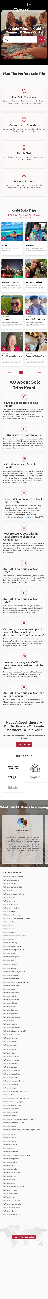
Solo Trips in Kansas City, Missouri (13, 972)
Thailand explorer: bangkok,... (14, 282)
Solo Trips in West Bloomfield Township (15, 1098)
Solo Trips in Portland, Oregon (12, 946)
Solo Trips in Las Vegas (9, 1067)
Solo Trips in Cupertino (9, 996)
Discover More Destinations (24, 1237)
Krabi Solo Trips (24, 210)
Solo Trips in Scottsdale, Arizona (13, 1123)
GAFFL (10, 215)
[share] (21, 228)
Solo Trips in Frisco (8, 1183)
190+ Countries (18, 44)
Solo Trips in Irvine (8, 1020)
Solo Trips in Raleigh (9, 1088)
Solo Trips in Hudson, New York (12, 877)
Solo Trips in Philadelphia (10, 979)
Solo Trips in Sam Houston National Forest (16, 918)
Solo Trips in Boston (9, 929)
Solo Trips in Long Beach (10, 1159)
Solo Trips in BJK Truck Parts (11, 1173)
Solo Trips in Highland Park (11, 1027)
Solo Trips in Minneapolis (10, 1056)
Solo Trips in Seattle (9, 890)
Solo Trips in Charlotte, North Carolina (15, 982)
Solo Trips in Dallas (8, 922)
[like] (21, 225)
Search (41, 39)
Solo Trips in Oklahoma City (11, 1214)
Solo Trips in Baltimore (9, 1003)
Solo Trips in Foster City (10, 1193)
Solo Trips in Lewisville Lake (11, 1105)
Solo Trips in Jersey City (10, 904)
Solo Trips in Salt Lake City (11, 1070)
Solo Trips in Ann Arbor (10, 1134)
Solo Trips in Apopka (9, 1126)
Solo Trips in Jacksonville (10, 1000)
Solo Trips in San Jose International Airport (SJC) (18, 1119)
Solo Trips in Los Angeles (10, 880)
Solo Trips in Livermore (9, 989)
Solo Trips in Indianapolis (10, 957)
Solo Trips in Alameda (9, 1049)
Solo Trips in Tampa (8, 953)
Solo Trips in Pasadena (9, 1162)
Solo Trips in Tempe (8, 1166)
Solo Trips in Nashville (9, 1038)
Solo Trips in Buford (8, 1053)
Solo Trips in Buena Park (10, 1063)
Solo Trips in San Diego (10, 943)
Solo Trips (18, 215)
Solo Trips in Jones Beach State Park (14, 1091)
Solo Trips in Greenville (10, 1112)
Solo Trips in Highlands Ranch (12, 1074)
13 (35, 372)
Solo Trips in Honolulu (9, 1024)
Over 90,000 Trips (32, 44)
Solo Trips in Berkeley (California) (13, 1081)
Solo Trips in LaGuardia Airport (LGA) (14, 1031)
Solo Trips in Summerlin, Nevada (13, 1186)
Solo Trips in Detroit (8, 1148)
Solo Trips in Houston (9, 939)
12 (31, 372)
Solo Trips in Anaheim (9, 1045)
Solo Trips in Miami (8, 1095)
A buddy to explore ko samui (13, 356)
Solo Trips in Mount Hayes (11, 1017)
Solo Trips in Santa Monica (11, 1200)
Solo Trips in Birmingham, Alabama (13, 950)
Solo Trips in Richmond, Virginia (12, 1102)
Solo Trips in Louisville (9, 1169)
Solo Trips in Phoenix (9, 932)
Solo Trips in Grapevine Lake (11, 1204)
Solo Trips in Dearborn (9, 1145)
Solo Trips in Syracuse (9, 1190)
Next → (40, 372)
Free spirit (6, 319)
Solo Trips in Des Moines (10, 1060)
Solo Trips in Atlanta (9, 897)
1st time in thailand (34, 282)
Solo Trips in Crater (8, 1180)
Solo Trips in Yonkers (9, 960)
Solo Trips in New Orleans (11, 1109)
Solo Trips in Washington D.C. (12, 887)
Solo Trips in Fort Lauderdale (11, 1034)
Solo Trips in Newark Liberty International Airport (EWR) (21, 1130)
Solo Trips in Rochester (10, 1152)
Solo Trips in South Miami (10, 993)
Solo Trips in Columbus (10, 965)
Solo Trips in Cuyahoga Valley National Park (16, 1155)
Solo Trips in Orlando (9, 968)
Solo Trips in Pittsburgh (10, 1010)
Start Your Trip (24, 744)
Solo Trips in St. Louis (9, 1007)
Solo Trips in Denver (9, 901)
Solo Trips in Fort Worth (10, 1176)
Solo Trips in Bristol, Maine (11, 1207)
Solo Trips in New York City (11, 908)
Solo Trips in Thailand (32, 215)
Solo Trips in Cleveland (10, 1138)
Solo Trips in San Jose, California (13, 894)
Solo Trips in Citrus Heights (11, 1077)
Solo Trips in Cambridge (10, 1084)
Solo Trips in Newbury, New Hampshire (15, 936)
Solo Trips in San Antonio (10, 975)
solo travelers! (26, 517)
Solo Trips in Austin (8, 925)
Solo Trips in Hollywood (10, 1041)
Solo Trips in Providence (10, 1014)
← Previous (8, 372)
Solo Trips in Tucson (9, 1141)
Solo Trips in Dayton (9, 1197)
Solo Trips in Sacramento (10, 986)
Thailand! (30, 245)
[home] (21, 10)
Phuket (5, 245)
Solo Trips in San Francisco (11, 915)
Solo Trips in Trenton (9, 911)
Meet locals (9, 517)
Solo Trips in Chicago (9, 883)
